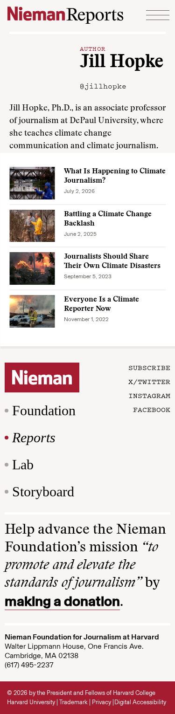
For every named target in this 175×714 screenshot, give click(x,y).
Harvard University (31, 702)
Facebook (151, 409)
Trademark (73, 702)
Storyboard (43, 491)
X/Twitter (149, 381)
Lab (23, 464)
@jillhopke (103, 86)
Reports (34, 437)
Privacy (101, 702)
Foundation (44, 410)
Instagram (149, 395)
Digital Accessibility (140, 702)
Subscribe (149, 367)
